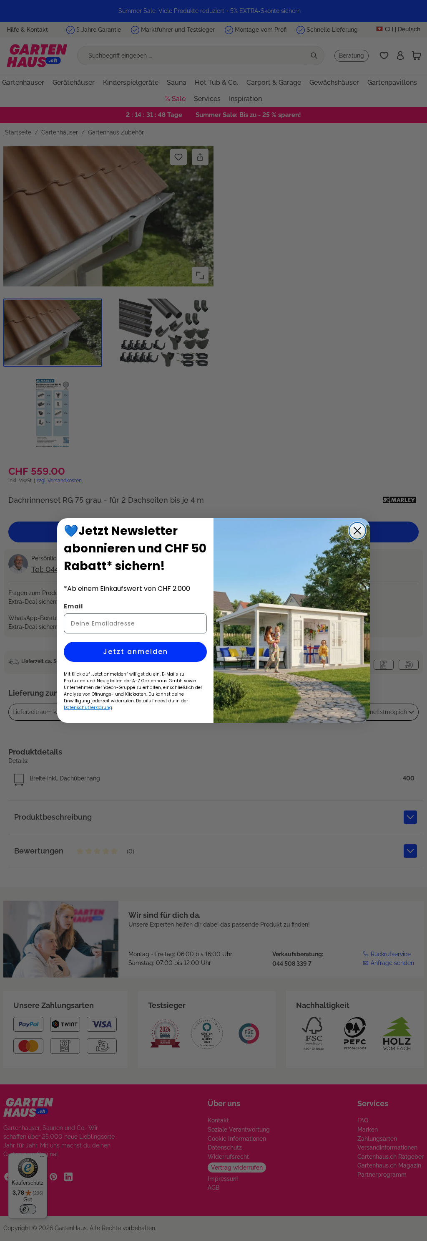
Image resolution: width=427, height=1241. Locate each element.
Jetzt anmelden (135, 651)
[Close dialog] (357, 530)
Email (73, 606)
